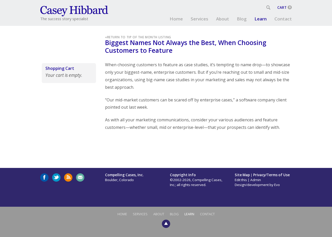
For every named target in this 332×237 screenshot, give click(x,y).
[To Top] (166, 223)
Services (199, 19)
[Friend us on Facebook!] (44, 177)
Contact (283, 19)
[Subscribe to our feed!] (68, 177)
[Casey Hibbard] (74, 10)
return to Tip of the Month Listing (139, 37)
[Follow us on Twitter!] (56, 177)
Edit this (241, 179)
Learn (260, 19)
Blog (242, 19)
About (222, 19)
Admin (255, 179)
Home (176, 19)
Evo (277, 184)
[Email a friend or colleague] (80, 177)
